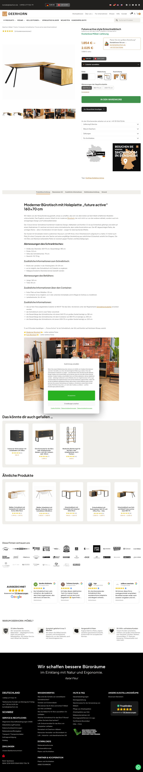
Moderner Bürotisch (33, 332)
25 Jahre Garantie (17, 628)
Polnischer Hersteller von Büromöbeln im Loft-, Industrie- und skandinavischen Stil (52, 734)
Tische (16, 27)
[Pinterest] (136, 5)
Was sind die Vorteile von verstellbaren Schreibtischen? (51, 698)
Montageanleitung (79, 700)
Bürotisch (71, 218)
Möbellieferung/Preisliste (11, 725)
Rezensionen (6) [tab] (57, 192)
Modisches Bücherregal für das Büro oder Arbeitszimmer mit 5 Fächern (71, 451)
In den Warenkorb (111, 99)
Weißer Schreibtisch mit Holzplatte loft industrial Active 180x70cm (17, 509)
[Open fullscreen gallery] (73, 106)
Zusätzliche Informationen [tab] (73, 192)
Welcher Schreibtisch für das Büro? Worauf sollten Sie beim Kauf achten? (53, 719)
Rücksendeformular (44, 748)
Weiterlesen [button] (38, 600)
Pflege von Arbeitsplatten (82, 709)
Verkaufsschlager (50, 20)
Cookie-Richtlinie (55, 408)
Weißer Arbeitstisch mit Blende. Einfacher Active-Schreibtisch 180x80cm (44, 509)
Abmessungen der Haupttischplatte (94, 84)
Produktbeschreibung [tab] (43, 192)
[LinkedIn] (139, 5)
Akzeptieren (71, 395)
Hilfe (118, 14)
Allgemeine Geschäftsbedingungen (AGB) (17, 722)
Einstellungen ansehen (71, 404)
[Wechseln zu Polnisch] (110, 5)
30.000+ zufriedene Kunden (127, 628)
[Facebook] (126, 5)
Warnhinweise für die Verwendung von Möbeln (86, 704)
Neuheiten (65, 20)
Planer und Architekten (46, 751)
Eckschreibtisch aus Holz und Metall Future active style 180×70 (126, 509)
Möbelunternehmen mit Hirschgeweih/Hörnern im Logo (84, 716)
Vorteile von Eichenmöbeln (47, 703)
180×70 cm (97, 88)
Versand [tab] (104, 192)
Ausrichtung (117, 72)
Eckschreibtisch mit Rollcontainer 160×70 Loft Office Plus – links (98, 509)
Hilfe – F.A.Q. (77, 724)
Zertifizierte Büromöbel (81, 721)
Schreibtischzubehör (104, 307)
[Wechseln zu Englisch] (118, 5)
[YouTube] (132, 5)
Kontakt (124, 14)
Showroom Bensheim (115, 697)
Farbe (83, 72)
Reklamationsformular (45, 745)
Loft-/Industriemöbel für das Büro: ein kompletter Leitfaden (51, 725)
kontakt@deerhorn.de (10, 5)
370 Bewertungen (21, 593)
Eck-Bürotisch (31, 335)
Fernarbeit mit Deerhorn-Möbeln (49, 729)
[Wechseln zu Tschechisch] (121, 5)
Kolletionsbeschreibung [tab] (91, 192)
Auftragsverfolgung (9, 737)
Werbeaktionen (77, 14)
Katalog (5, 740)
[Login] (135, 14)
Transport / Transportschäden (12, 734)
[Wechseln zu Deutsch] (114, 5)
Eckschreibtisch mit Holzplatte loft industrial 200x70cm (71, 509)
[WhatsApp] (138, 767)
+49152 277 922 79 (26, 5)
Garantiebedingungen (81, 697)
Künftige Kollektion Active (95, 178)
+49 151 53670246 (116, 47)
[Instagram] (129, 5)
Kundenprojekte (79, 20)
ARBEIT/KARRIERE (44, 764)
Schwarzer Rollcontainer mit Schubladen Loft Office (17, 449)
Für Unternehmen (101, 14)
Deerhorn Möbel (7, 27)
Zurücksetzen (85, 92)
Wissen (111, 14)
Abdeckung (101, 72)
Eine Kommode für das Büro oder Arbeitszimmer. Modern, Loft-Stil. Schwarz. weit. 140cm (44, 451)
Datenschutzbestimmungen (68, 408)
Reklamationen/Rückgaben (11, 731)
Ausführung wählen (17, 462)
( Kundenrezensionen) (22, 31)
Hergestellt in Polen (88, 628)
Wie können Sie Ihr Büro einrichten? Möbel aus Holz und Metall (53, 707)
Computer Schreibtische (26, 27)
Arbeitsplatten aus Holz (81, 712)
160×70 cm (87, 88)
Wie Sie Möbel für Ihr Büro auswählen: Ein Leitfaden (52, 713)
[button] (139, 591)
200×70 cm (108, 88)
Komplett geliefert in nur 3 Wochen (56, 629)
